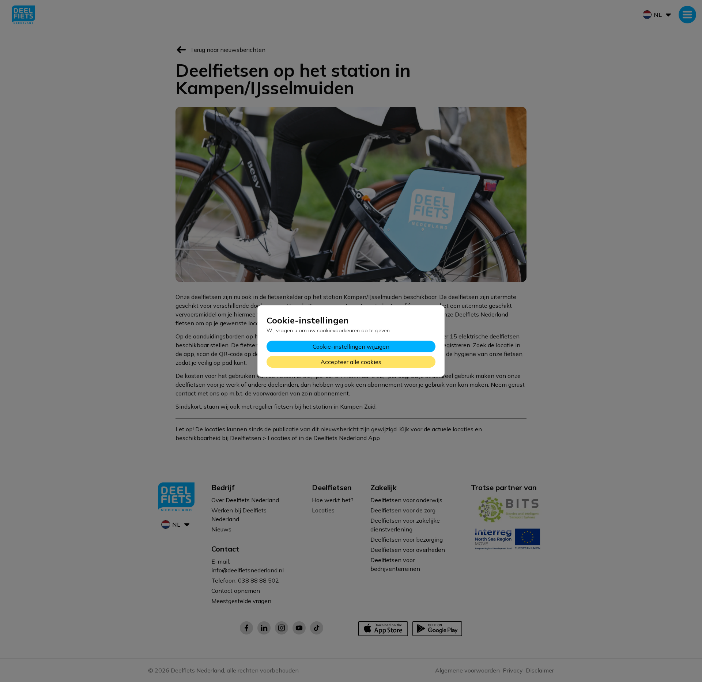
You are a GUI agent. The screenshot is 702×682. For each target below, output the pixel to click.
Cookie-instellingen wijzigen (351, 346)
